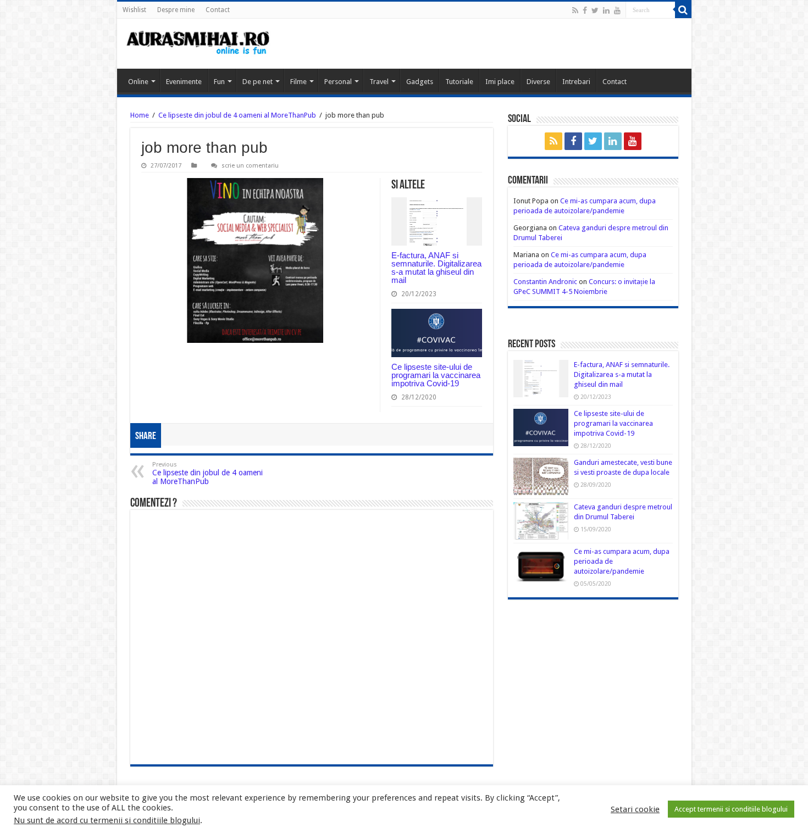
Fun (219, 81)
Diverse (538, 81)
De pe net (257, 81)
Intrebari (576, 81)
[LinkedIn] (606, 10)
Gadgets (419, 81)
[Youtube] (617, 10)
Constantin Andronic (545, 281)
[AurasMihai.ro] (198, 44)
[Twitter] (595, 10)
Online (138, 81)
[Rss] (575, 10)
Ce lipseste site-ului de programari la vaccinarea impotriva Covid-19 (435, 375)
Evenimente (184, 81)
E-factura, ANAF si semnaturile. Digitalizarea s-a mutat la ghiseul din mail (436, 268)
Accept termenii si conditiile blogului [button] (731, 809)
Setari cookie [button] (635, 809)
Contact (218, 10)
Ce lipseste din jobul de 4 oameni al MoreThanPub (237, 115)
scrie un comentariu (250, 165)
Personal (338, 81)
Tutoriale (459, 81)
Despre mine (176, 10)
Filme (298, 81)
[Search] (683, 10)
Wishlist (134, 10)
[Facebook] (585, 10)
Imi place (499, 81)
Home (139, 115)
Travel (379, 81)
